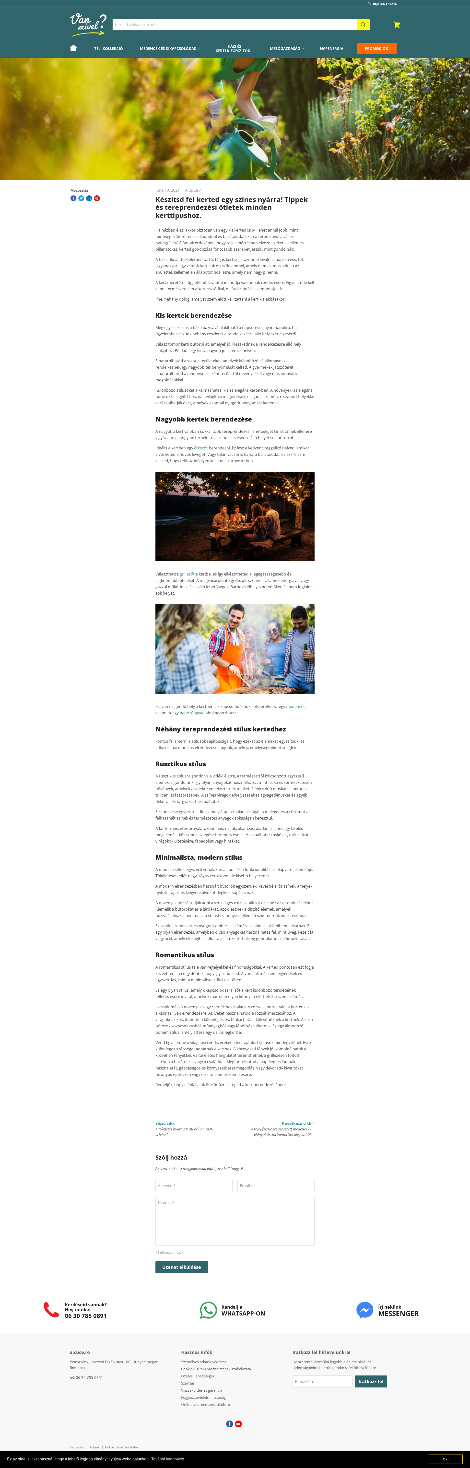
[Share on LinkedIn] (89, 198)
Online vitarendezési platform (206, 1404)
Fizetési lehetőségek (198, 1376)
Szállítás (188, 1383)
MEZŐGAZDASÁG (285, 48)
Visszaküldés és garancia (201, 1390)
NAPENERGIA (331, 48)
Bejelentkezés (385, 3)
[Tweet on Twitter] (81, 198)
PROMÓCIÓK (376, 48)
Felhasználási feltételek (121, 1447)
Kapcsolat (77, 1447)
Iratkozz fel (371, 1381)
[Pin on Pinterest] (97, 198)
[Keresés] (363, 24)
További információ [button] (167, 1459)
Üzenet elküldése (181, 1267)
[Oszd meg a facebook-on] (73, 198)
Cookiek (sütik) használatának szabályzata (216, 1368)
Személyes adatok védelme (204, 1361)
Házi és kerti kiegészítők (233, 48)
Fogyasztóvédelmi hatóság (203, 1397)
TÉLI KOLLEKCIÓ (108, 48)
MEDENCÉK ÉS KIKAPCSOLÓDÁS (168, 48)
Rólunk (94, 1447)
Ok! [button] (446, 1459)
